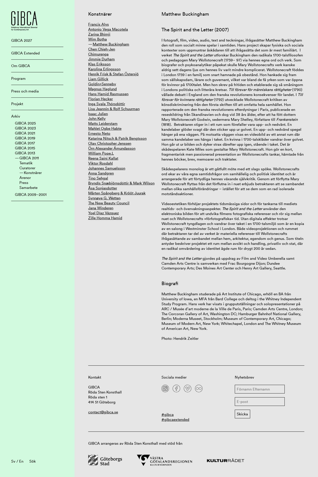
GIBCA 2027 (21, 40)
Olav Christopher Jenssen (109, 143)
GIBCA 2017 (25, 143)
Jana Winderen (100, 208)
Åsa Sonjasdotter (102, 188)
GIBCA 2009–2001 (30, 194)
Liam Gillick (98, 79)
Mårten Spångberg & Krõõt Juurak (117, 193)
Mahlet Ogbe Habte (104, 128)
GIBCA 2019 (25, 138)
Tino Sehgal (98, 178)
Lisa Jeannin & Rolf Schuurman (114, 108)
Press (23, 182)
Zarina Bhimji (99, 34)
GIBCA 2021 (25, 133)
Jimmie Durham (101, 59)
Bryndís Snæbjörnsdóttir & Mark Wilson (121, 183)
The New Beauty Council (108, 203)
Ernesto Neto (99, 133)
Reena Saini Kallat (103, 158)
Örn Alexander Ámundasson (111, 148)
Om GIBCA (20, 65)
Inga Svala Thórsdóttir (106, 103)
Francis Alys (98, 24)
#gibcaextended (175, 419)
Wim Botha (97, 39)
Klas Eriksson (99, 64)
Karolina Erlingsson (104, 69)
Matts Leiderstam (103, 123)
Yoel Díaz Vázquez (103, 213)
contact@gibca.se (103, 412)
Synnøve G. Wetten (104, 198)
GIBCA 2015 (25, 148)
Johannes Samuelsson (106, 168)
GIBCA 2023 (25, 128)
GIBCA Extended (25, 53)
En (21, 461)
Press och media (25, 91)
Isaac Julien (98, 113)
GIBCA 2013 (25, 153)
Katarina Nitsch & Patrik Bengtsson (117, 138)
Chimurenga (98, 54)
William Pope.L (101, 153)
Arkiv (15, 116)
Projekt (17, 103)
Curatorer (27, 168)
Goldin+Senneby (102, 84)
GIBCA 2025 (25, 123)
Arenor (25, 177)
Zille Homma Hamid (105, 218)
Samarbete (28, 187)
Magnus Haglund (102, 89)
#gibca (167, 414)
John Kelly (97, 118)
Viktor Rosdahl (100, 163)
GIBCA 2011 (29, 158)
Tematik (26, 163)
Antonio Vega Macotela (108, 29)
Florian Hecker (100, 98)
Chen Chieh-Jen (101, 49)
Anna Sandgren (101, 173)
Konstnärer (33, 172)
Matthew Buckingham (111, 44)
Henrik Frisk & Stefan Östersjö (113, 74)
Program (18, 78)
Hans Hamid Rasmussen (108, 93)
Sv (13, 461)
